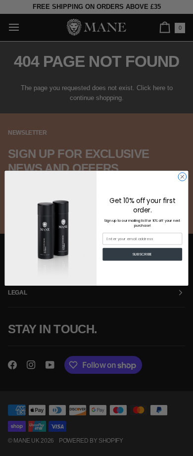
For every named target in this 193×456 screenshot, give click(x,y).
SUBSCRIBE (142, 254)
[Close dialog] (182, 176)
